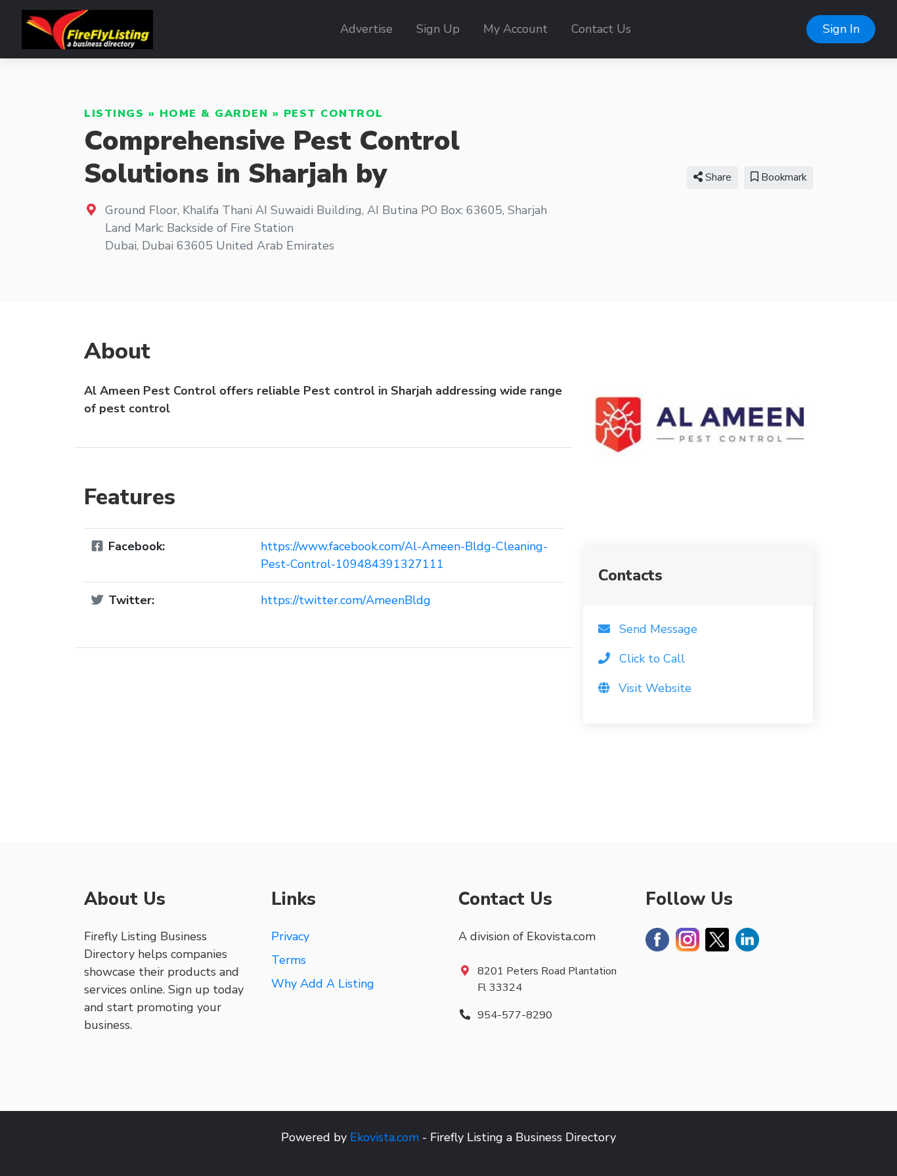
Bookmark (782, 177)
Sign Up (438, 29)
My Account (515, 29)
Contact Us (601, 29)
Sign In (841, 29)
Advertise (366, 29)
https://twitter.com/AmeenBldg (346, 600)
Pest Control (333, 113)
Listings (114, 113)
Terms (288, 960)
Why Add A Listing (322, 983)
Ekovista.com (384, 1137)
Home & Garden (214, 113)
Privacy (290, 936)
